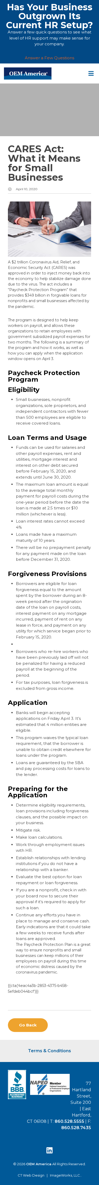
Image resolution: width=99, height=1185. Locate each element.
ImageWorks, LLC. (65, 1175)
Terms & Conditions (49, 1050)
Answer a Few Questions (49, 57)
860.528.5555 (69, 1121)
